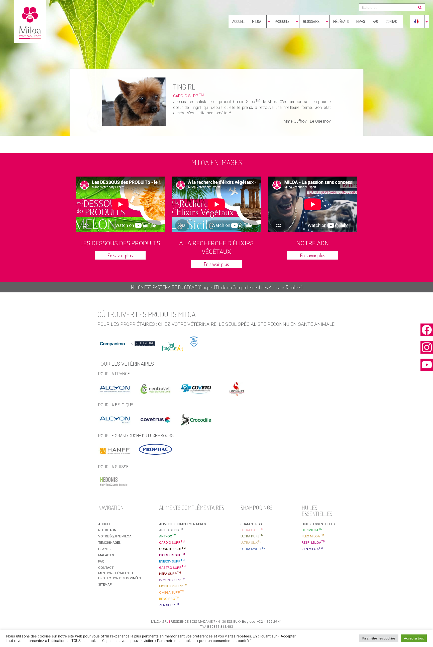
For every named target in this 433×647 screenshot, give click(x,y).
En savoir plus (120, 255)
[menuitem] (416, 21)
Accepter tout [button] (414, 638)
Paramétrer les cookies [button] (378, 638)
